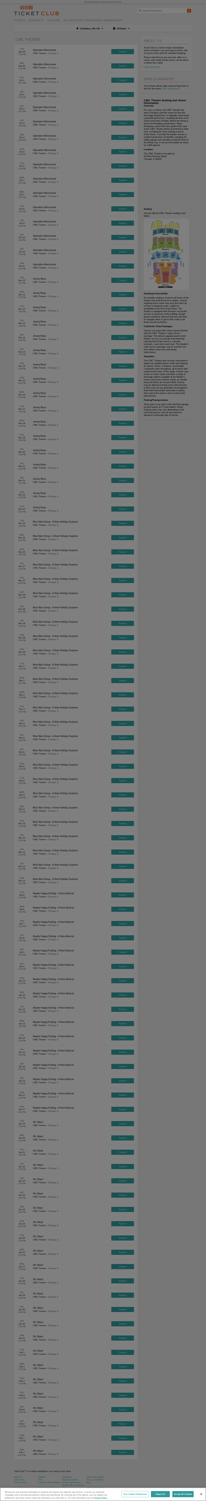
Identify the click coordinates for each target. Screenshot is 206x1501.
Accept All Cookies (183, 1494)
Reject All (160, 1494)
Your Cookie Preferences (135, 1494)
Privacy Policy (100, 1498)
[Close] (201, 1494)
